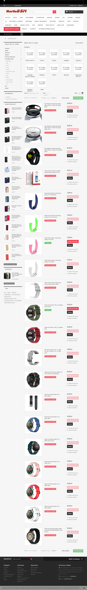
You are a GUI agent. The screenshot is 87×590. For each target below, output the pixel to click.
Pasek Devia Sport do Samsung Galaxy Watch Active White (53, 283)
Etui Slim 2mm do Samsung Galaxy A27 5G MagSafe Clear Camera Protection (17, 158)
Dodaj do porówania (72, 117)
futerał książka (7, 294)
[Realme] (66, 68)
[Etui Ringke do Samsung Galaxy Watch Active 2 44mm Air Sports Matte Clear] (33, 134)
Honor (57, 17)
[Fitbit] (42, 54)
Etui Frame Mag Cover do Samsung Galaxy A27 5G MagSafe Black (17, 138)
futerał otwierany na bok (9, 302)
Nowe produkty (10, 104)
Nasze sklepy (20, 572)
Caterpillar (40, 17)
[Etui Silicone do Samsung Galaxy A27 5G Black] (7, 129)
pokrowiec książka (16, 294)
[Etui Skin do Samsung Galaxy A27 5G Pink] (7, 110)
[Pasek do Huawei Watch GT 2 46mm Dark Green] (33, 447)
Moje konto (34, 565)
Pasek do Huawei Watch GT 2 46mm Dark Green (52, 440)
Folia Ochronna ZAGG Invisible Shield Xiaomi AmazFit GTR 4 (52, 171)
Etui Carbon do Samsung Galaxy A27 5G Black (17, 178)
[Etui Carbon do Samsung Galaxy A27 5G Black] (7, 180)
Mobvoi (7, 73)
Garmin (7, 67)
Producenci (7, 52)
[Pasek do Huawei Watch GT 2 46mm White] (33, 514)
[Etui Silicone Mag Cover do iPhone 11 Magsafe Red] (7, 218)
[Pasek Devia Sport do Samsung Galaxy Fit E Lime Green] (33, 223)
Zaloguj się (80, 5)
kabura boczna (7, 296)
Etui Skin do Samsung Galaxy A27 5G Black (17, 118)
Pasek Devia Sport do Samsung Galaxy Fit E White (53, 261)
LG (6, 21)
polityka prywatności (21, 579)
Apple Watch (50, 25)
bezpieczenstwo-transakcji (11, 99)
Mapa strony (19, 581)
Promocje (8, 269)
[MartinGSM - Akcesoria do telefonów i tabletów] (16, 11)
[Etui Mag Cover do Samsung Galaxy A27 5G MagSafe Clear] (7, 149)
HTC (63, 17)
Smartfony (7, 48)
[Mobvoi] (42, 68)
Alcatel (7, 17)
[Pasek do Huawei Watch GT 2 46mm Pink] (33, 469)
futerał (9, 292)
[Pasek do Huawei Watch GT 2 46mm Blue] (33, 424)
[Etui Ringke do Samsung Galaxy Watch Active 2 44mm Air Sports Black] (33, 111)
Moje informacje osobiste (36, 572)
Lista (82, 94)
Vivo (33, 25)
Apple (15, 17)
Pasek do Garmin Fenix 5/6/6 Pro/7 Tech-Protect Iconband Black (53, 372)
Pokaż (44, 93)
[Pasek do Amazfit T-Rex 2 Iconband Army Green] (33, 313)
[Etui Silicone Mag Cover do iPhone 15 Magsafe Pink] (7, 189)
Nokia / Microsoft (41, 21)
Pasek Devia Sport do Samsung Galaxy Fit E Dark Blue (53, 194)
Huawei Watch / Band (10, 71)
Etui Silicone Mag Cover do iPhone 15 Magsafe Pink (16, 188)
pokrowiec (14, 292)
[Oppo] (54, 68)
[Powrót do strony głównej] (5, 38)
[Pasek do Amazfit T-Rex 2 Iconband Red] (33, 335)
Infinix (77, 17)
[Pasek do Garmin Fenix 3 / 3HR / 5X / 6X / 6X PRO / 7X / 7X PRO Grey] (33, 357)
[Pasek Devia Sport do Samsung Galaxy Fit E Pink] (33, 246)
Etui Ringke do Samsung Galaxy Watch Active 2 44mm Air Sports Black (53, 105)
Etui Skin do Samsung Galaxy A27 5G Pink (17, 108)
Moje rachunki (34, 569)
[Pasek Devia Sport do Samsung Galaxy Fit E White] (33, 268)
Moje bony (33, 574)
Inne (7, 84)
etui (5, 292)
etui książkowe (18, 300)
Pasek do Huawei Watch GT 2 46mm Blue (52, 417)
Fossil (7, 65)
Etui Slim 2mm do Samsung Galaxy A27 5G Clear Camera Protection (17, 168)
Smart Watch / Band (12, 29)
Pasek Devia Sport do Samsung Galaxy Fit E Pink (53, 238)
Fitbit (7, 63)
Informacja (9, 93)
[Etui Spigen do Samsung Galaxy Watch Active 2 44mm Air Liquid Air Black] (33, 156)
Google (49, 17)
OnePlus (61, 21)
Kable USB (60, 25)
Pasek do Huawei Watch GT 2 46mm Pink (52, 462)
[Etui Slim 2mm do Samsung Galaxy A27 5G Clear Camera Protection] (7, 169)
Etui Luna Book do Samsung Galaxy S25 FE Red (17, 255)
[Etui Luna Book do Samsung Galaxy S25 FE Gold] (7, 247)
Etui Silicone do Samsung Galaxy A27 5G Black (17, 128)
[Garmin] (66, 54)
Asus (21, 17)
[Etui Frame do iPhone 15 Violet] (7, 208)
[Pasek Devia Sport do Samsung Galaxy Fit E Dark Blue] (33, 201)
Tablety (24, 29)
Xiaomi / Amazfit (9, 81)
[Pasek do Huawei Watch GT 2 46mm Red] (33, 492)
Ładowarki (70, 25)
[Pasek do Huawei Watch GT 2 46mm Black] (33, 402)
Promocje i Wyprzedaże (10, 56)
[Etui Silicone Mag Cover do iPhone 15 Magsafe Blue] (7, 199)
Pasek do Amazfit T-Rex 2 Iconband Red (54, 328)
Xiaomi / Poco (24, 25)
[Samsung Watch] (78, 68)
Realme (75, 21)
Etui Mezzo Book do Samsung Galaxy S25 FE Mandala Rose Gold (17, 236)
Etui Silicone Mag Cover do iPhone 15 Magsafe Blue (16, 197)
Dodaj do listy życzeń (73, 115)
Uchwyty (33, 29)
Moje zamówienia (34, 567)
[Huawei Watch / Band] (30, 68)
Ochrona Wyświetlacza (47, 29)
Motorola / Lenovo (16, 21)
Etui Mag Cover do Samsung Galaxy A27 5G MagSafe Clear (17, 148)
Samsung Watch (9, 79)
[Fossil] (54, 54)
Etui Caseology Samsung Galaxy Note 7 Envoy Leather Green (17, 274)
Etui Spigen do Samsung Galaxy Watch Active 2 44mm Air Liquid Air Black (53, 150)
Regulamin (8, 97)
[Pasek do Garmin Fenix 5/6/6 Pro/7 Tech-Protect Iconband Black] (33, 380)
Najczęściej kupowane (22, 570)
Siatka (80, 94)
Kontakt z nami (73, 5)
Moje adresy (33, 570)
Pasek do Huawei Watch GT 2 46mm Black (52, 395)
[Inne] (42, 83)
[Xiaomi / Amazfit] (30, 83)
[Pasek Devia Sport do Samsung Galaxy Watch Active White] (33, 290)
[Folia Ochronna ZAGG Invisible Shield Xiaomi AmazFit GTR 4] (33, 178)
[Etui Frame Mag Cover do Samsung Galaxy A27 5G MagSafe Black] (7, 139)
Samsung (8, 25)
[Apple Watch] (30, 54)
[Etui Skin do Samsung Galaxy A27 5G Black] (7, 120)
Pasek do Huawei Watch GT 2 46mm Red (52, 484)
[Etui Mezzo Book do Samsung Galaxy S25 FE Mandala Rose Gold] (7, 237)
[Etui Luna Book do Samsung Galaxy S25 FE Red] (7, 257)
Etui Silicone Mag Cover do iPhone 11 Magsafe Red (16, 216)
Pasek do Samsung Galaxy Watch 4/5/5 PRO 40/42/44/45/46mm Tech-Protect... (54, 530)
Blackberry (29, 17)
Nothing (53, 21)
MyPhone (29, 21)
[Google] (78, 54)
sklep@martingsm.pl (68, 578)
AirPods (40, 25)
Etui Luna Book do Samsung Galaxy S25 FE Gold (17, 246)
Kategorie (7, 54)
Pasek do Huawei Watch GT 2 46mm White (52, 507)
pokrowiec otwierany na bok (10, 298)
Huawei (70, 17)
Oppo (69, 21)
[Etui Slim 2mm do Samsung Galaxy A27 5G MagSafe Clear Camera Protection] (7, 159)
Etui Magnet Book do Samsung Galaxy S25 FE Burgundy (17, 226)
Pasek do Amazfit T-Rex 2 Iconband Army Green (54, 305)
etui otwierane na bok (8, 300)
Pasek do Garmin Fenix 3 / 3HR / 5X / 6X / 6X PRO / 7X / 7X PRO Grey (53, 351)
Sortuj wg (26, 93)
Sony (15, 25)
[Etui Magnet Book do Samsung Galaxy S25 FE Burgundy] (7, 227)
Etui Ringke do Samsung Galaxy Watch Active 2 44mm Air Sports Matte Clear (53, 127)
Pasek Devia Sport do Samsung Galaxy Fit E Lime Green (53, 216)
